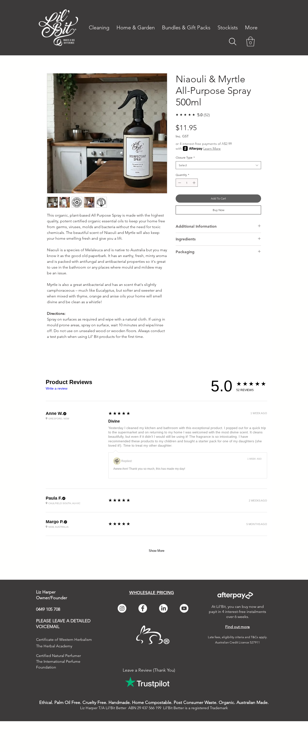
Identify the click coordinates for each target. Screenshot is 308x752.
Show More (156, 551)
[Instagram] (122, 608)
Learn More (212, 148)
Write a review (56, 388)
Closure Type (185, 157)
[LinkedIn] (163, 608)
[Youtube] (184, 608)
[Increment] (194, 182)
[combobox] (218, 165)
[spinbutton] (187, 182)
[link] (250, 41)
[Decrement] (179, 182)
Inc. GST (182, 136)
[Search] (233, 41)
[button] (251, 27)
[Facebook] (142, 608)
